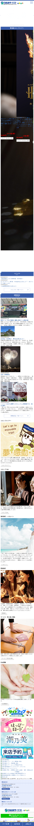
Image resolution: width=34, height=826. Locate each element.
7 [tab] (21, 271)
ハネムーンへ (5, 564)
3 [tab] (17, 25)
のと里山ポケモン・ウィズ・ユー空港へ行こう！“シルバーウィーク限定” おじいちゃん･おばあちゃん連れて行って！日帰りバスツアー (9, 131)
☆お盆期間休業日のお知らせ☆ (9, 286)
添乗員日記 (17, 295)
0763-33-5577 (7, 786)
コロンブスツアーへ (6, 465)
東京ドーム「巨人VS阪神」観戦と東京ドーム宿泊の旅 (14, 320)
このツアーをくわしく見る (7, 145)
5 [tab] (22, 25)
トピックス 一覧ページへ (17, 289)
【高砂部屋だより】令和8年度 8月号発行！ (12, 278)
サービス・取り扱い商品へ (7, 658)
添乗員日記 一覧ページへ (17, 415)
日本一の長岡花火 (5, 374)
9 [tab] (26, 271)
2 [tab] (14, 25)
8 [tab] (23, 271)
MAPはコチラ (6, 798)
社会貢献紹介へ (5, 703)
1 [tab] (11, 25)
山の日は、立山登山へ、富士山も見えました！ (12, 338)
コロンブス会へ (5, 512)
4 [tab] (20, 25)
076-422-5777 (7, 795)
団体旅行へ (4, 613)
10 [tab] (29, 271)
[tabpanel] (17, 14)
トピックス (17, 274)
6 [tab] (18, 271)
